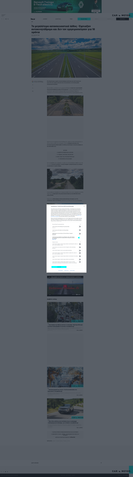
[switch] (79, 226)
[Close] (84, 206)
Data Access (66, 270)
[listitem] (66, 224)
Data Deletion (60, 270)
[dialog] (66, 238)
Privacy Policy (72, 270)
